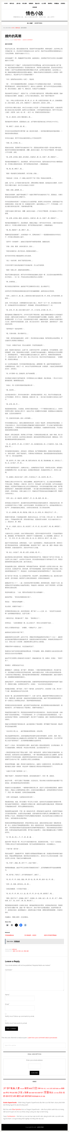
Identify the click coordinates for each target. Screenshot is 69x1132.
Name (7, 995)
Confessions (11, 1116)
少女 (22, 951)
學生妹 (12, 1093)
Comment (9, 970)
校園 (38, 1093)
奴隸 (54, 1088)
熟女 (51, 1092)
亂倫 (13, 1088)
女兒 (48, 1088)
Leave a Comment (28, 39)
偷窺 (30, 1088)
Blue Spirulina (16, 1109)
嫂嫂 (4, 1092)
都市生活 (14, 949)
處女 (19, 1096)
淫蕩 (25, 951)
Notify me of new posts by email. (16, 1023)
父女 (55, 1092)
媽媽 (62, 1088)
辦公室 (40, 1096)
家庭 (16, 1093)
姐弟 (60, 1088)
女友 (51, 1088)
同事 (39, 1088)
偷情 (14, 951)
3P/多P (6, 1088)
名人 (45, 1088)
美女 (61, 1092)
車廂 (33, 1096)
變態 (26, 1096)
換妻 (33, 1092)
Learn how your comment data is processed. (42, 1038)
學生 (7, 1093)
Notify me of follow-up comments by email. (19, 1016)
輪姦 (36, 1096)
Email (7, 1004)
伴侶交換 (22, 1088)
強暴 (26, 1092)
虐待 (15, 1096)
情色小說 (34, 13)
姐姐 (57, 1088)
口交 (17, 951)
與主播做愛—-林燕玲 (30, 935)
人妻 (17, 1088)
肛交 (11, 1096)
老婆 (27, 951)
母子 (41, 1093)
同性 (42, 1088)
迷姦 (44, 1096)
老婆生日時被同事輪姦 (50, 935)
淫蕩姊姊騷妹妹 (9, 935)
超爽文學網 (40, 1127)
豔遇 (30, 1096)
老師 (7, 1096)
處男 (22, 1096)
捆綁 (30, 1092)
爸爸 (57, 1092)
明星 (35, 1092)
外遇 (19, 951)
